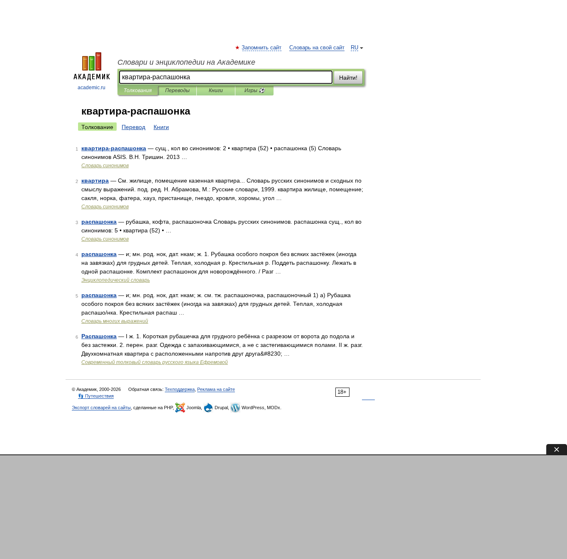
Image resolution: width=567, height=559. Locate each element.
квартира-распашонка (113, 148)
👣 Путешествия (96, 395)
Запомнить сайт (261, 48)
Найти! (348, 77)
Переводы (177, 90)
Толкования (138, 90)
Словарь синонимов (105, 165)
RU (354, 48)
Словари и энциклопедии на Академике (186, 62)
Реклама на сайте (216, 389)
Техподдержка (180, 389)
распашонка (99, 221)
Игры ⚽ (254, 90)
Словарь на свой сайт (317, 48)
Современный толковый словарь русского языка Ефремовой (154, 362)
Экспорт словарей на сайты (101, 407)
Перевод (133, 127)
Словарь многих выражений (114, 321)
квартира (95, 180)
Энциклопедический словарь (115, 280)
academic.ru (91, 87)
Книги (216, 90)
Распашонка (99, 336)
